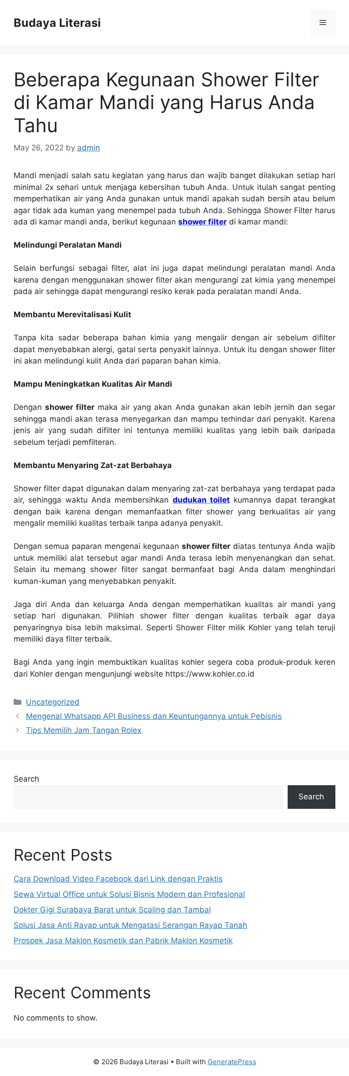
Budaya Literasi (57, 23)
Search (26, 778)
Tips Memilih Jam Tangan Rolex (83, 730)
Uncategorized (53, 702)
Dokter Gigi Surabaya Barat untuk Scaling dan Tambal (112, 909)
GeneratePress (232, 1061)
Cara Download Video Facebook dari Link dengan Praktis (118, 878)
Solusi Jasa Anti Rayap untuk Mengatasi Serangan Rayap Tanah (130, 925)
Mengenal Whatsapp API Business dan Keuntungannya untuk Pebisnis (154, 716)
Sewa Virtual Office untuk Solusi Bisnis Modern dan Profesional (129, 894)
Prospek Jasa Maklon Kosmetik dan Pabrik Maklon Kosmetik (123, 940)
